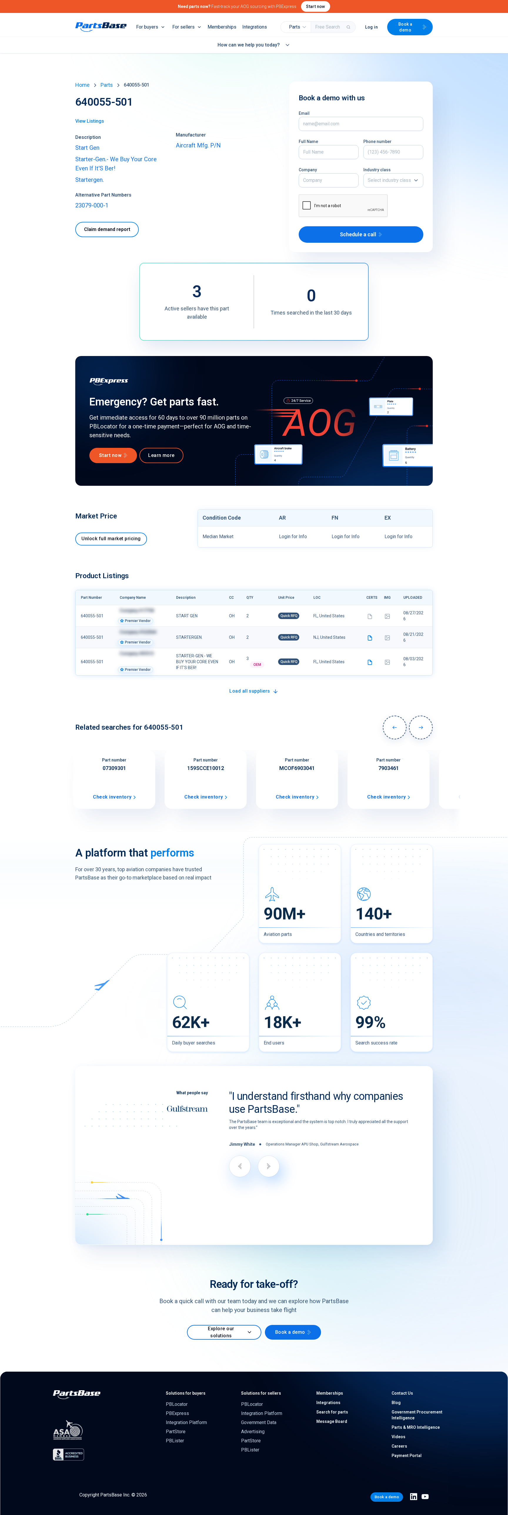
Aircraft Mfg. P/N (198, 145)
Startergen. (89, 179)
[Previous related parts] (395, 727)
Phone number (377, 141)
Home (82, 85)
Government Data (258, 1422)
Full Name (308, 141)
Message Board (331, 1421)
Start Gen (87, 147)
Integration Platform (186, 1422)
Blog (396, 1402)
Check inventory (112, 797)
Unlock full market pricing (111, 538)
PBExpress (177, 1413)
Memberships (222, 27)
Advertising (253, 1431)
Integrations (254, 27)
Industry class (377, 169)
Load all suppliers (249, 691)
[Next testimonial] (269, 1166)
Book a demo (405, 27)
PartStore (176, 1431)
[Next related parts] (421, 727)
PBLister (175, 1441)
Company (308, 169)
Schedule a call (358, 234)
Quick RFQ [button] (289, 616)
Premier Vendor (138, 621)
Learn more (161, 455)
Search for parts (332, 1412)
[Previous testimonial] (240, 1166)
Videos (398, 1436)
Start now (315, 6)
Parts (107, 85)
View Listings (89, 121)
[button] (296, 27)
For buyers (147, 27)
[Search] (349, 27)
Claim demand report (107, 229)
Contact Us (402, 1393)
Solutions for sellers (261, 1393)
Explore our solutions (221, 1332)
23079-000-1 (91, 205)
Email (304, 113)
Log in (371, 27)
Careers (399, 1446)
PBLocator (177, 1404)
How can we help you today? (249, 45)
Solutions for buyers (185, 1393)
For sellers (183, 27)
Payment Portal (407, 1455)
